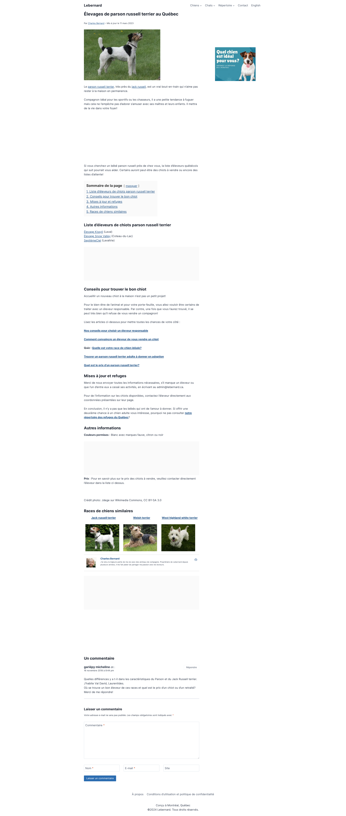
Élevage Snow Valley (97, 236)
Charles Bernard (96, 23)
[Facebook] (195, 559)
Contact (243, 5)
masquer (131, 186)
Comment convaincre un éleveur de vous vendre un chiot (121, 339)
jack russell (139, 86)
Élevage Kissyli (93, 231)
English (255, 5)
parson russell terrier (101, 86)
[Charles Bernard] (92, 562)
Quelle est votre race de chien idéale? (117, 348)
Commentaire (95, 725)
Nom (89, 768)
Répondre (191, 667)
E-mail (130, 768)
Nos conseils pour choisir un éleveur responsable (116, 330)
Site (167, 768)
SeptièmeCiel (92, 240)
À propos (137, 794)
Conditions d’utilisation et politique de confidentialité (180, 794)
